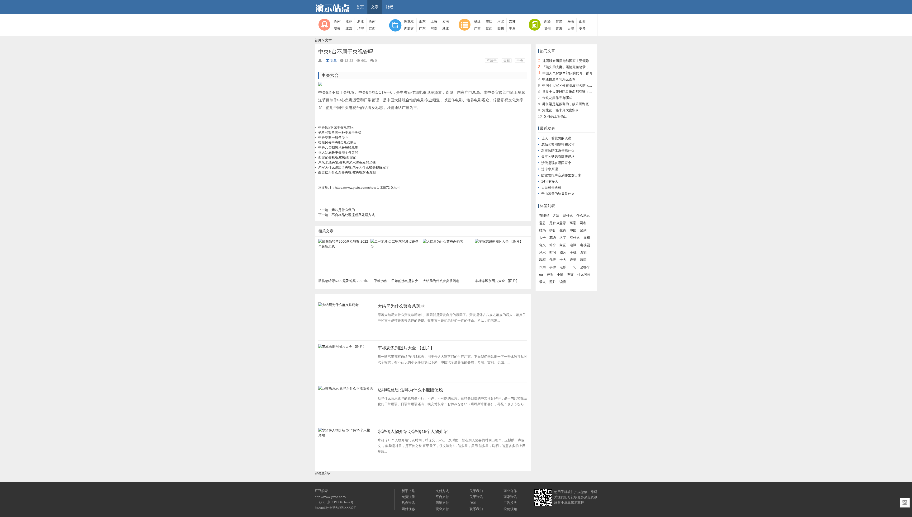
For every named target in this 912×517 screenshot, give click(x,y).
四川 (500, 28)
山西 (582, 21)
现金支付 (442, 509)
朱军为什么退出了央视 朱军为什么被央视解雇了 (353, 167)
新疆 (547, 21)
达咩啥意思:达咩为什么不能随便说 (410, 389)
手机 (573, 252)
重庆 (489, 21)
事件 (552, 267)
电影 (563, 267)
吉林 (512, 21)
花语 (552, 238)
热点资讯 (408, 503)
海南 (570, 21)
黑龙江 (409, 21)
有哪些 (544, 215)
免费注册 (408, 497)
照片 (552, 282)
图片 (563, 252)
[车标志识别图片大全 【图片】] (342, 348)
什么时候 (583, 274)
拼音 (552, 230)
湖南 (337, 21)
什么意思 (583, 215)
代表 (552, 260)
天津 (570, 28)
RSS (473, 503)
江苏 (349, 21)
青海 (559, 28)
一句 (573, 267)
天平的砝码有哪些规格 (558, 157)
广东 (422, 28)
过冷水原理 (549, 169)
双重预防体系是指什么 (558, 150)
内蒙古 (409, 28)
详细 (573, 260)
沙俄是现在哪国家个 (556, 163)
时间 (552, 252)
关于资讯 (476, 497)
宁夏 (512, 28)
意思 (542, 223)
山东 (422, 21)
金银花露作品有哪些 (557, 98)
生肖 (563, 230)
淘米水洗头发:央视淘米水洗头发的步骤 (347, 162)
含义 (542, 245)
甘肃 (559, 21)
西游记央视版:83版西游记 (337, 157)
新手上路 (408, 491)
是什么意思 (557, 223)
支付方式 (442, 491)
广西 (477, 28)
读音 (563, 282)
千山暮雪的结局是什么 (558, 194)
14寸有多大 (549, 181)
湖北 (445, 28)
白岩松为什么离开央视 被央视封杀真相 (347, 172)
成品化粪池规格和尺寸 (558, 144)
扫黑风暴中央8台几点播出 (337, 142)
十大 (563, 260)
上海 (434, 21)
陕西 (489, 28)
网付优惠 (408, 509)
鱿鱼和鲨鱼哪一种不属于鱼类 (339, 132)
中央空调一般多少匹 (333, 137)
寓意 (573, 223)
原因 (583, 260)
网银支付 (442, 503)
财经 (389, 7)
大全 (542, 238)
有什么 (575, 238)
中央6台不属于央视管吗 (335, 127)
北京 (349, 28)
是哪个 (585, 267)
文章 (375, 7)
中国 (573, 230)
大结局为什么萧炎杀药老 (401, 306)
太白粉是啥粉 (551, 187)
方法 (556, 215)
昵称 (570, 274)
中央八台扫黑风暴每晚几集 (338, 147)
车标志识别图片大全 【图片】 (406, 348)
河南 (434, 28)
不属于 (492, 60)
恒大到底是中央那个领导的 (338, 152)
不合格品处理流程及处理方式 (353, 215)
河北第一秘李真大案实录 (560, 110)
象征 (563, 245)
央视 (506, 60)
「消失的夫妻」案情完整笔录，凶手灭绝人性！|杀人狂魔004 (587, 67)
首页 (360, 7)
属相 (586, 238)
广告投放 (510, 503)
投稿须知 (510, 509)
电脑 (573, 245)
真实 (583, 252)
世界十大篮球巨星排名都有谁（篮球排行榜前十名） (580, 92)
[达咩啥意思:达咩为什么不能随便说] (345, 390)
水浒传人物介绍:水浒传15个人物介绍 (413, 431)
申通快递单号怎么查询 (558, 79)
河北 (500, 21)
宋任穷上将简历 (555, 116)
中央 (520, 60)
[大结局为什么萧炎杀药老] (338, 306)
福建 (477, 21)
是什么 (568, 215)
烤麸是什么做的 (343, 210)
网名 (583, 223)
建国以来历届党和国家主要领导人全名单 (572, 61)
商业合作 (510, 491)
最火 (542, 282)
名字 (563, 238)
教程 (542, 260)
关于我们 (476, 491)
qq (541, 274)
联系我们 (476, 509)
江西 (372, 28)
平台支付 (442, 497)
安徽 (337, 28)
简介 (552, 245)
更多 (582, 28)
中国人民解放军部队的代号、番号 (567, 73)
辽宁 (360, 28)
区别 (583, 230)
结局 (542, 230)
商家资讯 (510, 497)
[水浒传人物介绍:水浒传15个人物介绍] (345, 436)
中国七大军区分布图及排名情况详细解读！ (573, 85)
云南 (445, 21)
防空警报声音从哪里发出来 (561, 175)
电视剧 (585, 245)
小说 (560, 274)
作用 (542, 267)
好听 (549, 274)
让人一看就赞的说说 (556, 138)
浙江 (360, 21)
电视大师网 (336, 507)
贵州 (547, 28)
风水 (542, 252)
